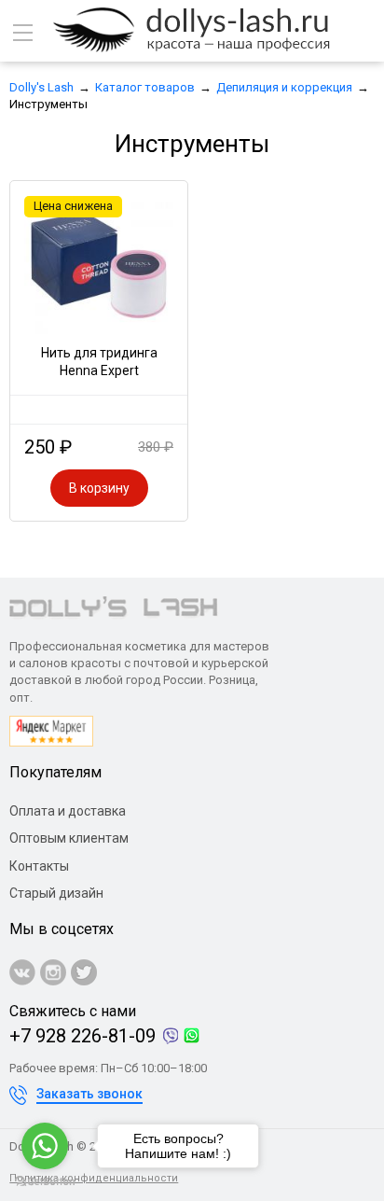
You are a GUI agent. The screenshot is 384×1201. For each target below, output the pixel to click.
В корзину (99, 488)
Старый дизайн (56, 893)
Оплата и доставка (67, 810)
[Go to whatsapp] (44, 1146)
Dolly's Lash (41, 87)
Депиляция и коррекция (284, 87)
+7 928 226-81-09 (82, 1036)
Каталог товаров (145, 87)
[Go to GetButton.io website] (45, 1182)
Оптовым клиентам (69, 838)
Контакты (39, 866)
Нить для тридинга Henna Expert (99, 362)
